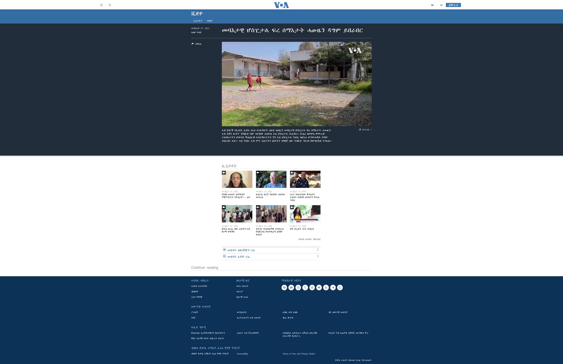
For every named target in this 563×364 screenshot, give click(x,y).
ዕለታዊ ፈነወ (242, 297)
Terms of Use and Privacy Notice (299, 353)
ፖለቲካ (194, 312)
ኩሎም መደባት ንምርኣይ (309, 239)
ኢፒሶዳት (198, 21)
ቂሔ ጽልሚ (288, 317)
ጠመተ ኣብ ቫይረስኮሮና (248, 333)
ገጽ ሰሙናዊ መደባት (338, 312)
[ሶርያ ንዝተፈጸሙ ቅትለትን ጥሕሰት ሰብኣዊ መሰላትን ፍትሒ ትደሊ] (305, 179)
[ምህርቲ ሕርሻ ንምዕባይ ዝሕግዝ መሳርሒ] (271, 179)
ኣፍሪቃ (239, 291)
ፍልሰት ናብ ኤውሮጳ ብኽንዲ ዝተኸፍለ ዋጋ (348, 333)
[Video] (432, 5)
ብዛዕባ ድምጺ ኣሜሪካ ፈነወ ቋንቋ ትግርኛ (210, 353)
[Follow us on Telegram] (333, 287)
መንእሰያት (242, 312)
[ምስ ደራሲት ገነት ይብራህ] (305, 213)
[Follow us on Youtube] (291, 287)
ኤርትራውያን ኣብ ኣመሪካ (248, 317)
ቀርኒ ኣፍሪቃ (242, 286)
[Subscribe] (319, 287)
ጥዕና (193, 317)
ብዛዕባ (209, 21)
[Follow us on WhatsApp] (340, 287)
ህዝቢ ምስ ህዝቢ (290, 312)
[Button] (196, 44)
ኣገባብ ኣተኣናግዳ (199, 286)
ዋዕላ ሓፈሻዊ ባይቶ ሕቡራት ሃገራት (207, 338)
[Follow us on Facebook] (284, 287)
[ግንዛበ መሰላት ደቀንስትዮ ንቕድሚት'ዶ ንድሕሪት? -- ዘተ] (237, 179)
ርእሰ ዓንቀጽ (196, 297)
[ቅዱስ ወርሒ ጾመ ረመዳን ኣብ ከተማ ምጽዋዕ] (237, 213)
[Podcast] (312, 287)
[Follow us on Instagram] (298, 287)
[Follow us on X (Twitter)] (305, 287)
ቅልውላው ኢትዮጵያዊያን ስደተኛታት (208, 333)
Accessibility (242, 353)
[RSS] (326, 287)
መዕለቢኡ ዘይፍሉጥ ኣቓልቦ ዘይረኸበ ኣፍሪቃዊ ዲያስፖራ (300, 334)
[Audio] (441, 5)
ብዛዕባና (194, 291)
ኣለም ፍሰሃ (196, 32)
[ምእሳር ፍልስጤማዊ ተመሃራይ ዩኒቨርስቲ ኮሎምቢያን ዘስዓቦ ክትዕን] (271, 213)
